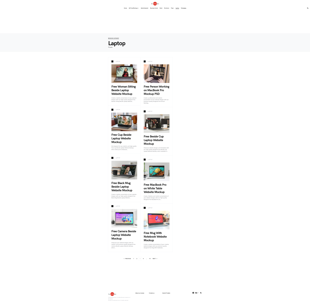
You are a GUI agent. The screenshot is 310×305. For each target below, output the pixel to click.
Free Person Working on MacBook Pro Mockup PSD (156, 90)
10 (150, 258)
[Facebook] (193, 293)
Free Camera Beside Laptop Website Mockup (123, 235)
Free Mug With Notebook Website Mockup (155, 236)
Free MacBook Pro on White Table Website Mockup (155, 188)
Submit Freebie (166, 293)
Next (154, 258)
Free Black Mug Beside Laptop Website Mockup (121, 186)
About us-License (139, 293)
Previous (128, 258)
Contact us (151, 293)
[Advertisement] (155, 22)
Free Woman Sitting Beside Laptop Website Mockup (123, 90)
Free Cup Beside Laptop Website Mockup (121, 138)
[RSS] (201, 293)
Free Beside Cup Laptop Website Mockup (154, 140)
